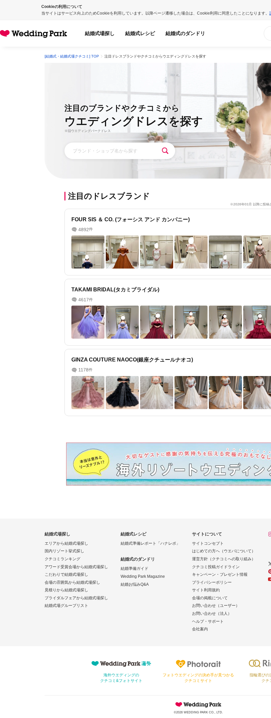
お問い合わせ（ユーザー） (216, 605)
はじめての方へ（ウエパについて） (223, 551)
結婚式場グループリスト (66, 605)
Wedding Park (198, 704)
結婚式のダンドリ (185, 33)
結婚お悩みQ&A (135, 584)
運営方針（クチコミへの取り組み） (223, 559)
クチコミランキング (62, 559)
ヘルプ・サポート (208, 621)
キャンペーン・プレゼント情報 (220, 574)
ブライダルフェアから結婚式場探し (76, 598)
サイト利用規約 (206, 590)
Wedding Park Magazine (143, 576)
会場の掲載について (210, 598)
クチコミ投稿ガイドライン (216, 567)
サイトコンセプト (208, 543)
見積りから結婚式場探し (66, 590)
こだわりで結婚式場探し (66, 574)
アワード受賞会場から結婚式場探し (76, 567)
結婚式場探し (100, 33)
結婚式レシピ (140, 33)
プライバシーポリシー (212, 582)
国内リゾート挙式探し (64, 551)
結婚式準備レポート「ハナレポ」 (150, 543)
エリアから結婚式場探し (66, 543)
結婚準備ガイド (134, 568)
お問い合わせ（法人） (212, 613)
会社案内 (200, 629)
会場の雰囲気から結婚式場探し (72, 582)
